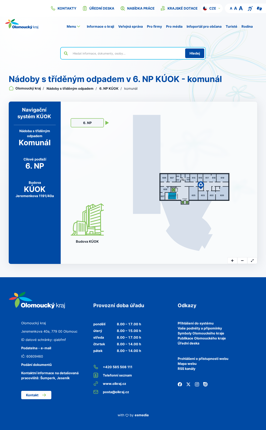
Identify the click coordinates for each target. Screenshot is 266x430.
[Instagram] (197, 384)
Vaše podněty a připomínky (200, 328)
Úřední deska (188, 343)
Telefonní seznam (117, 375)
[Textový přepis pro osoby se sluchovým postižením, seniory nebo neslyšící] (250, 8)
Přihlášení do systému (196, 323)
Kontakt (32, 395)
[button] (212, 8)
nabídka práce (141, 8)
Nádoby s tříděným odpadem (70, 88)
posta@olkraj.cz (116, 392)
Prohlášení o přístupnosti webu (203, 359)
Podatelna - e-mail (36, 348)
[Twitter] (188, 384)
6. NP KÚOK (109, 88)
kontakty (67, 8)
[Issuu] (205, 384)
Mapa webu (187, 364)
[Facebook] (180, 384)
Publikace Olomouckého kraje (202, 338)
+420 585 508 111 (117, 367)
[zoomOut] (242, 260)
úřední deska (101, 8)
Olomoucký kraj (28, 88)
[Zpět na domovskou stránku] (21, 24)
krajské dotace (182, 8)
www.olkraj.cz (114, 384)
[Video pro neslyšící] (259, 8)
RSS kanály (186, 369)
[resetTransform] (252, 260)
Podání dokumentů (36, 365)
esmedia (142, 415)
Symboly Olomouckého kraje (201, 333)
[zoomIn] (232, 260)
